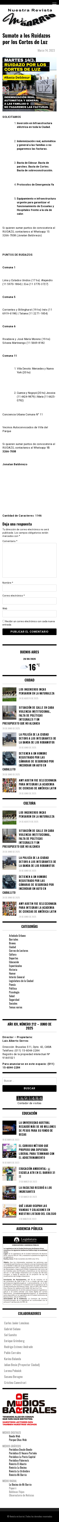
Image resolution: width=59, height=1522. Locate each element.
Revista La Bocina (18, 1468)
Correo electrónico (13, 595)
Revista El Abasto (17, 1464)
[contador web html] (29, 1098)
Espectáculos (15, 966)
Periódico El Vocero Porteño (23, 1453)
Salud (12, 996)
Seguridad (14, 1000)
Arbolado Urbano (17, 936)
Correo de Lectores (18, 951)
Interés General (17, 977)
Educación (14, 962)
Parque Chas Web (18, 1440)
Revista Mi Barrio (18, 1475)
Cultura (12, 954)
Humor (12, 973)
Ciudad (12, 947)
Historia (13, 970)
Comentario (9, 541)
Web (4, 608)
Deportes (13, 958)
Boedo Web (14, 1436)
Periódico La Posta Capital (22, 1457)
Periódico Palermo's (19, 1460)
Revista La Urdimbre (19, 1471)
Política (13, 988)
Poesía (12, 985)
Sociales (13, 1003)
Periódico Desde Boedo (20, 1450)
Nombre (7, 582)
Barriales (13, 939)
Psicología (14, 992)
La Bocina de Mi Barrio (20, 1485)
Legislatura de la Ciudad (21, 981)
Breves (12, 943)
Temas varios (15, 1007)
